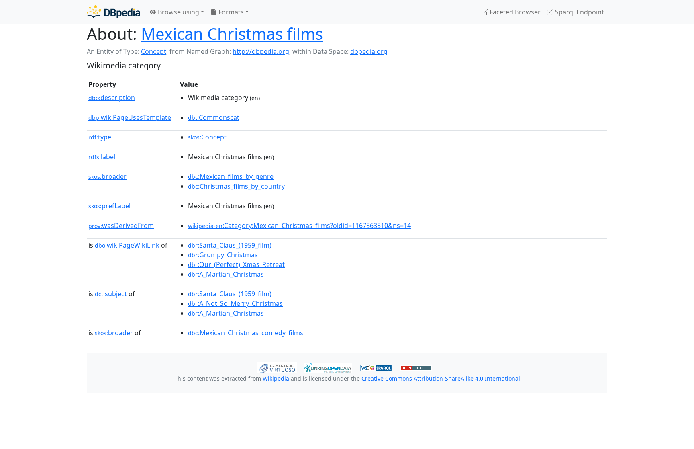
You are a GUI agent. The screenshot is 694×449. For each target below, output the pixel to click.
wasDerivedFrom (121, 225)
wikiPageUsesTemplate (129, 117)
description (111, 97)
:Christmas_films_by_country (236, 186)
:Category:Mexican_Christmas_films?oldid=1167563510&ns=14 (299, 225)
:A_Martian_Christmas (226, 274)
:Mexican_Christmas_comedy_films (245, 332)
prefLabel (109, 205)
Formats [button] (230, 12)
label (101, 156)
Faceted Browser (514, 12)
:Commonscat (213, 117)
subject (111, 293)
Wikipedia (276, 378)
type (99, 137)
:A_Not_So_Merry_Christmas (235, 303)
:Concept (207, 137)
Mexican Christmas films (232, 34)
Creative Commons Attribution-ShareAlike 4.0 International (440, 378)
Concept (153, 51)
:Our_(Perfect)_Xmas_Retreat (236, 264)
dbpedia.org (369, 51)
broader (107, 176)
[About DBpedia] (113, 12)
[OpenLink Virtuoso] (277, 367)
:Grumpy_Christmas (223, 254)
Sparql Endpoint (578, 12)
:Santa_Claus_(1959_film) (229, 245)
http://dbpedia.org (261, 51)
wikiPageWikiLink (127, 245)
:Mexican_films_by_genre (231, 176)
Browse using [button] (177, 12)
